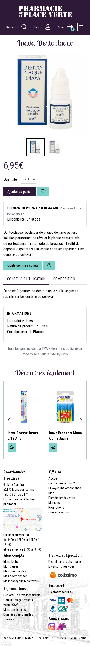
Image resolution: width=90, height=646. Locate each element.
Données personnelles (18, 614)
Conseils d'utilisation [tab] (26, 279)
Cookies (8, 619)
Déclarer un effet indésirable (21, 595)
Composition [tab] (64, 279)
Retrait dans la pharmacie (65, 561)
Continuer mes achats (23, 265)
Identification (11, 561)
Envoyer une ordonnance (64, 488)
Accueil (53, 478)
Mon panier (10, 566)
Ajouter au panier (19, 191)
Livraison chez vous (61, 566)
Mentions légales (14, 609)
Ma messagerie (13, 581)
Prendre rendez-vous (62, 498)
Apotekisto (78, 638)
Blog (51, 493)
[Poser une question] (49, 265)
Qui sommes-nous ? (61, 483)
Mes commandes (14, 571)
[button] (9, 420)
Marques (54, 502)
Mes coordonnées (15, 576)
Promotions (56, 507)
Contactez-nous (59, 512)
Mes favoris (32, 581)
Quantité (10, 179)
